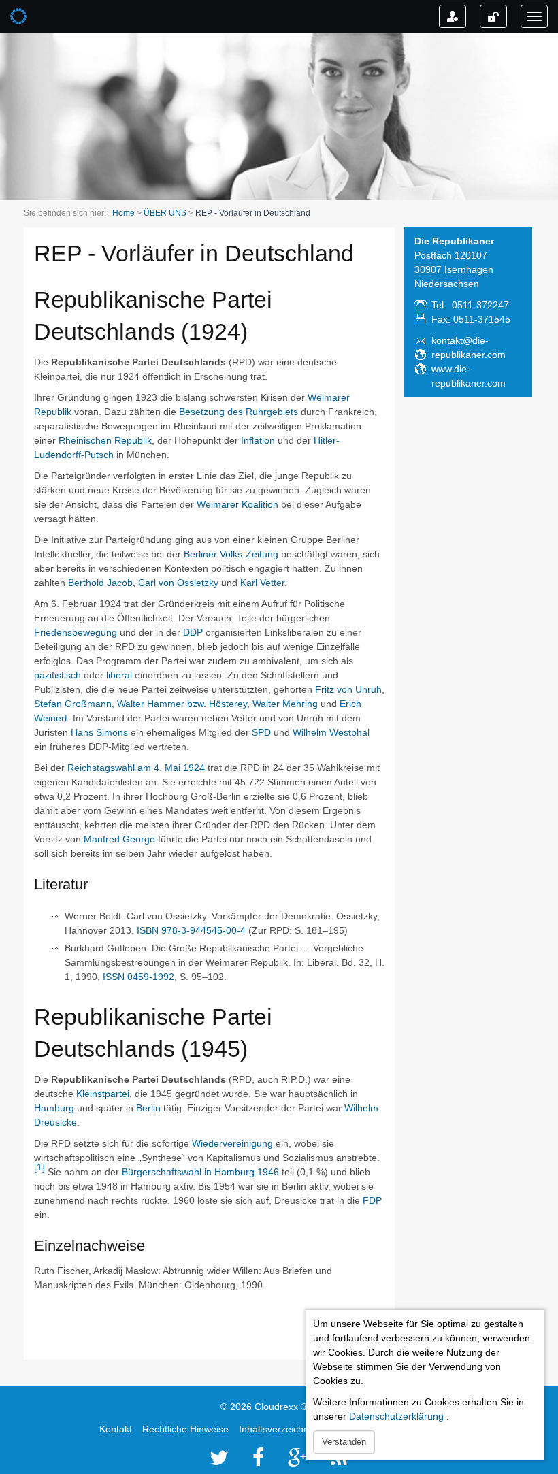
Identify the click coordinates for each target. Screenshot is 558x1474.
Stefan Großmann (73, 703)
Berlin (148, 1107)
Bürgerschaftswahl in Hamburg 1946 (200, 1171)
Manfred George (119, 839)
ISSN (114, 976)
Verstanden (344, 1442)
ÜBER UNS (165, 213)
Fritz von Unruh (348, 689)
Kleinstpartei (102, 1093)
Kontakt (115, 1429)
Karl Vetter (262, 582)
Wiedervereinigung (232, 1143)
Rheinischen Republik (105, 440)
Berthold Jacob (100, 582)
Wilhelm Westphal (331, 732)
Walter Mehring (285, 703)
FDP (372, 1200)
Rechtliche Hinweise (185, 1429)
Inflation (258, 440)
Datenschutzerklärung (396, 1416)
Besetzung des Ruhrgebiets (238, 411)
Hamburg (54, 1107)
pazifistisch (57, 675)
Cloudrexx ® (281, 1406)
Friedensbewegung (75, 632)
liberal (119, 675)
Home (123, 213)
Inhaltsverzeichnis (277, 1429)
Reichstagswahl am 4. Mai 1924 (136, 767)
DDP (193, 632)
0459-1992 (150, 976)
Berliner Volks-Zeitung (231, 553)
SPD (261, 732)
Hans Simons (99, 732)
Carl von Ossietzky (178, 582)
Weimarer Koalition (237, 504)
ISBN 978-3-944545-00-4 (191, 930)
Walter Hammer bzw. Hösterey (182, 703)
